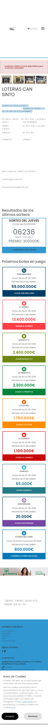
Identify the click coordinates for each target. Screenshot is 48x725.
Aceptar (10, 716)
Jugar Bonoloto (24, 359)
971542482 (8, 667)
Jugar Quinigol (24, 490)
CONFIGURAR (27, 701)
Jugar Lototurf (24, 424)
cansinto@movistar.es (12, 179)
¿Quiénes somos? (8, 631)
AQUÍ (13, 707)
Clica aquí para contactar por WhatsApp (19, 670)
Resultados (6, 633)
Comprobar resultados (24, 250)
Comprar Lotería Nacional (24, 556)
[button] (3, 83)
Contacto (5, 636)
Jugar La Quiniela (24, 457)
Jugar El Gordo (24, 326)
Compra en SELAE (8, 641)
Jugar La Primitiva (24, 392)
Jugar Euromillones (24, 293)
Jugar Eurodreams (24, 523)
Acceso (33, 28)
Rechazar (33, 716)
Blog (3, 638)
